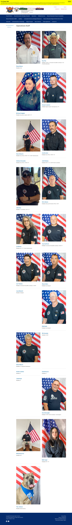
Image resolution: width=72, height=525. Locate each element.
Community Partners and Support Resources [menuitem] (33, 18)
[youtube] (6, 521)
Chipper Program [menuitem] (29, 21)
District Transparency (62, 517)
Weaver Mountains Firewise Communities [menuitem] (55, 15)
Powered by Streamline (59, 520)
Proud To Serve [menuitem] (9, 15)
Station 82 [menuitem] (8, 21)
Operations (9, 27)
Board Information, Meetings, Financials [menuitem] (22, 15)
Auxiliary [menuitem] (20, 18)
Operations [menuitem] (34, 15)
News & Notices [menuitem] (38, 21)
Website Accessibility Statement (60, 518)
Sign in (65, 520)
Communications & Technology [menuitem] (18, 21)
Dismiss (69, 1)
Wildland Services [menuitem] (41, 15)
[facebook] (8, 521)
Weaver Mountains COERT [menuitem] (11, 18)
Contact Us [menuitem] (54, 21)
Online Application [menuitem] (46, 21)
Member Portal (64, 8)
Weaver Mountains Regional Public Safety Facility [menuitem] (53, 18)
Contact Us (57, 8)
